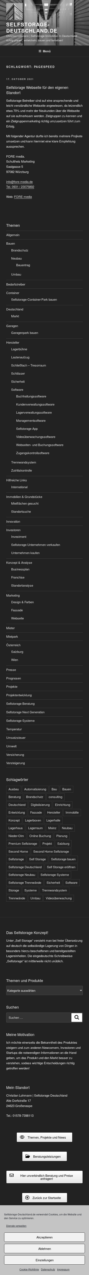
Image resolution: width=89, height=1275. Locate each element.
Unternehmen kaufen (25, 552)
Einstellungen (45, 1260)
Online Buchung (40, 836)
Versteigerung (15, 763)
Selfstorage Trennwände (24, 882)
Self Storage (37, 859)
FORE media (23, 196)
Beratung (14, 796)
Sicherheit (18, 381)
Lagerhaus (15, 828)
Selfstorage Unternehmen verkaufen (35, 544)
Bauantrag (23, 265)
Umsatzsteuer (15, 737)
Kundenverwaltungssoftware (35, 404)
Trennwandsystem (23, 462)
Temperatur (14, 729)
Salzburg (17, 651)
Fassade (17, 610)
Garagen (12, 326)
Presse (11, 669)
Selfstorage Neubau (21, 874)
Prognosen (13, 678)
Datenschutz (48, 1269)
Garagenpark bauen (24, 332)
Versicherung (15, 754)
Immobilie (72, 812)
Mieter (10, 628)
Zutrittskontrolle (21, 470)
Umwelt (11, 746)
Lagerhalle (53, 820)
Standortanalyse (22, 585)
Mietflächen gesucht (24, 503)
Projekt (47, 843)
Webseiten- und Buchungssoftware (39, 445)
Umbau (16, 274)
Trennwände (16, 898)
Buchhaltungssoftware (31, 396)
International (19, 487)
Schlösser (18, 373)
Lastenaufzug (20, 357)
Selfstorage (16, 859)
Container (12, 293)
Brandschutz (19, 250)
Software (17, 389)
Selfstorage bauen (63, 859)
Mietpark (12, 636)
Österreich (13, 645)
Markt (15, 316)
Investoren (13, 530)
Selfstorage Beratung (20, 703)
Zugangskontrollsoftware (32, 453)
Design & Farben (22, 602)
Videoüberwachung (59, 898)
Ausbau (13, 789)
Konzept (14, 820)
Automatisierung (35, 789)
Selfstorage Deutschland (25, 867)
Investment (18, 536)
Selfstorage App (27, 428)
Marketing (13, 595)
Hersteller (12, 342)
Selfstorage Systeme (20, 720)
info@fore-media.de (19, 181)
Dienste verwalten (16, 1225)
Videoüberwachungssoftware (35, 436)
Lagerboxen (33, 820)
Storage (13, 890)
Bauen (10, 243)
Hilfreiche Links (16, 480)
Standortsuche (21, 511)
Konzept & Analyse (19, 562)
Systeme (30, 890)
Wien (14, 659)
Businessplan (20, 569)
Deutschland (14, 309)
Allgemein (12, 235)
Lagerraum (35, 828)
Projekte (11, 686)
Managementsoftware (31, 420)
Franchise (17, 577)
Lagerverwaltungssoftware (34, 412)
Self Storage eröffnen (61, 867)
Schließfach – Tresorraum (28, 365)
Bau (54, 789)
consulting (55, 796)
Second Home (18, 851)
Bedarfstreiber (15, 284)
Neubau (16, 258)
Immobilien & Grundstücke (24, 496)
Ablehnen (44, 1248)
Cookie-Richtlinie (29, 1269)
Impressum (63, 1269)
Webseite (17, 618)
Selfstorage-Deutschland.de (32, 27)
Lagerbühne (19, 349)
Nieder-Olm (16, 836)
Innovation (13, 521)
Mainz (52, 828)
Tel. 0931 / (20, 186)
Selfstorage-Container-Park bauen (34, 299)
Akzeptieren (44, 1237)
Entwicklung (16, 812)
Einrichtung (62, 804)
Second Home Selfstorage (51, 851)
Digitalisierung (40, 804)
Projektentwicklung (19, 695)
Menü (47, 51)
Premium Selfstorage (22, 843)
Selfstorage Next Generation (25, 712)
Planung (61, 836)
